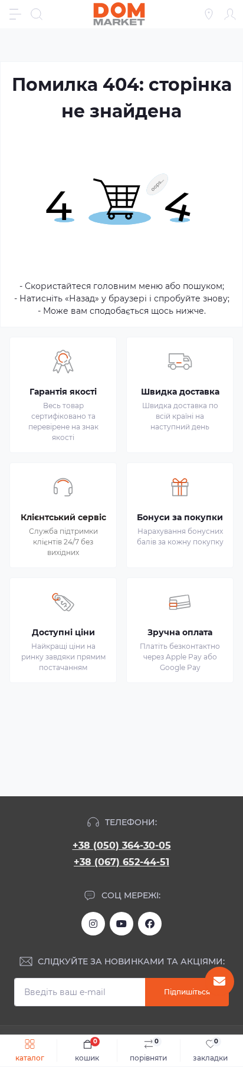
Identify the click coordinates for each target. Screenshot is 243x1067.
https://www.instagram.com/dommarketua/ (93, 923)
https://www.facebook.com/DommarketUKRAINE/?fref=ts (150, 923)
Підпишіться (187, 991)
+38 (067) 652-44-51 (121, 862)
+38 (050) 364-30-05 (122, 845)
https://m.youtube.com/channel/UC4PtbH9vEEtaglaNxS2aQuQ (121, 923)
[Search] (36, 14)
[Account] (230, 14)
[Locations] (209, 14)
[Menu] (15, 14)
